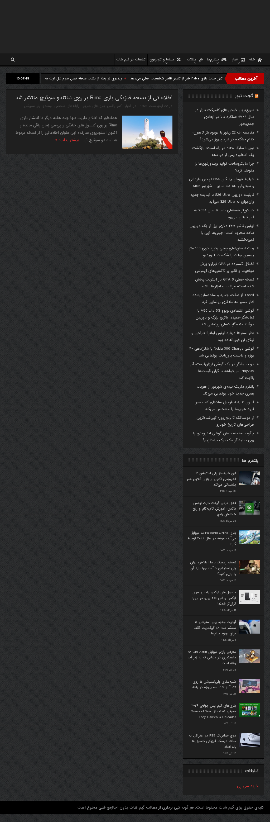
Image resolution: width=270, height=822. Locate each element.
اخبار (235, 59)
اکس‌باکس (115, 105)
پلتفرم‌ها (213, 59)
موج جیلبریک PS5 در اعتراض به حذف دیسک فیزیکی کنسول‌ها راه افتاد (212, 741)
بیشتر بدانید (68, 140)
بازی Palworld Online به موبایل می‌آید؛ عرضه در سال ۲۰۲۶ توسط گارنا (211, 538)
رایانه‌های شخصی (66, 105)
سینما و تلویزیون (162, 59)
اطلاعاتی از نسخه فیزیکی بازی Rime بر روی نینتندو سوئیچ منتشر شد (93, 98)
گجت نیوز (244, 96)
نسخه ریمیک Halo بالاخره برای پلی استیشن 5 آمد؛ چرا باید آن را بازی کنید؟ (213, 568)
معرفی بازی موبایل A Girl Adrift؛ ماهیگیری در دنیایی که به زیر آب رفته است (212, 657)
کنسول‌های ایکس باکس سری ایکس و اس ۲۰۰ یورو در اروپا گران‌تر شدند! (214, 598)
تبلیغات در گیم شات (131, 59)
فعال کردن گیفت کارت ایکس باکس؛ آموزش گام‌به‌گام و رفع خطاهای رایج (214, 509)
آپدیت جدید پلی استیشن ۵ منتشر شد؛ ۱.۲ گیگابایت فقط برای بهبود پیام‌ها (215, 628)
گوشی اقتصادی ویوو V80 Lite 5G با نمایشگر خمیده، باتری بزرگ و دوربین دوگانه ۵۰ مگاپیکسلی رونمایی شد (225, 317)
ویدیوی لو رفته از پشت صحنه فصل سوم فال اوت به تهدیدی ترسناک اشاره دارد (82, 78)
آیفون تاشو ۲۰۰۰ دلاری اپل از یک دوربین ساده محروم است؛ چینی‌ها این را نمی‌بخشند (222, 233)
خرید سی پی (247, 786)
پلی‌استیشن (32, 105)
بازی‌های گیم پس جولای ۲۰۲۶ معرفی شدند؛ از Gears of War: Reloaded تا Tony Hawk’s (213, 711)
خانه (252, 59)
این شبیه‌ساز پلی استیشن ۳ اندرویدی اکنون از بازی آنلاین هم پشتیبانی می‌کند (211, 479)
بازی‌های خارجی (93, 105)
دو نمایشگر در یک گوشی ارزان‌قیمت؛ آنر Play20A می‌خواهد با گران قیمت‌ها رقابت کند (222, 371)
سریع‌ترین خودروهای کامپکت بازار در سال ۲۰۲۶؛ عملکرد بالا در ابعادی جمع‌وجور (224, 117)
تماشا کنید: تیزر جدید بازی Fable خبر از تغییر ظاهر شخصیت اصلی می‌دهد (203, 78)
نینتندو (47, 105)
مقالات (191, 59)
